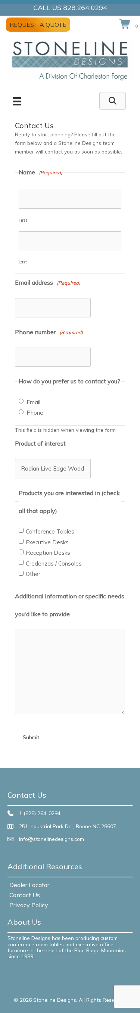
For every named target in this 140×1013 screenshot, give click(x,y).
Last (23, 262)
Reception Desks (48, 553)
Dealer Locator (29, 885)
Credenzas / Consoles (54, 563)
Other (33, 574)
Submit (31, 737)
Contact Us (24, 895)
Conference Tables (50, 531)
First (23, 220)
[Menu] (16, 101)
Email (33, 402)
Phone (35, 412)
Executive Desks (47, 542)
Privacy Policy (28, 905)
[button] (112, 101)
